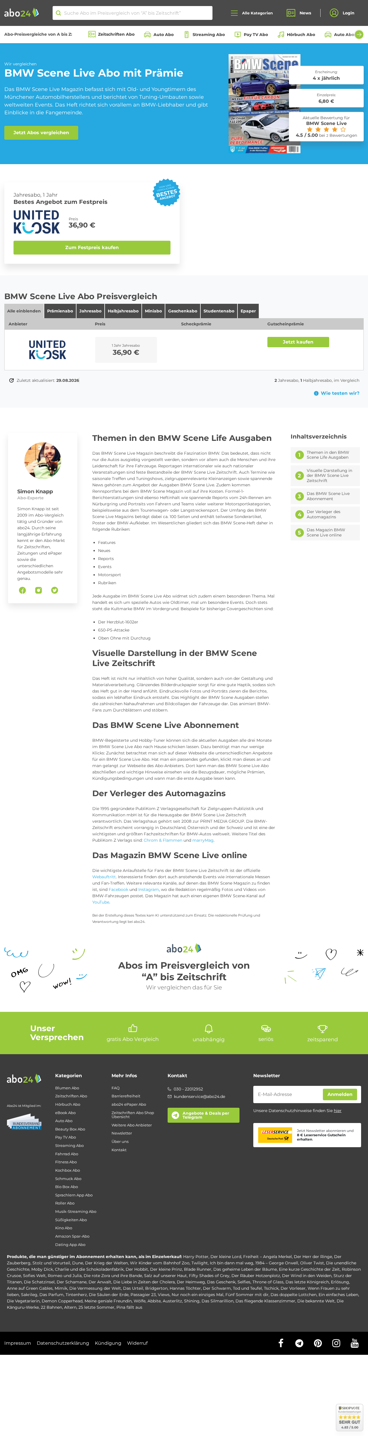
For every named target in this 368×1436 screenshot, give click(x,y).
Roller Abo (64, 1203)
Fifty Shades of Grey (209, 1275)
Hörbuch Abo (301, 34)
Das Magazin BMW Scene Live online (326, 533)
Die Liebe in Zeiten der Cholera (144, 1282)
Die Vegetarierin (23, 1301)
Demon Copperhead (62, 1301)
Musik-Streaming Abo (75, 1211)
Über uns (120, 1141)
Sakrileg (29, 1294)
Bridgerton (156, 1288)
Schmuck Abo (68, 1179)
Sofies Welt (34, 1275)
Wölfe (139, 1301)
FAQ (116, 1088)
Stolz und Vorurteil (51, 1263)
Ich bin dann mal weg (231, 1263)
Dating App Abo (70, 1244)
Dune (77, 1263)
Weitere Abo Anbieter (132, 1125)
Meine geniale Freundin (108, 1301)
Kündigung (108, 1343)
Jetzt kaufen (298, 342)
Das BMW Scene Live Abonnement (328, 496)
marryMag (203, 840)
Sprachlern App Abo (74, 1195)
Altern (70, 1307)
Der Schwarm (217, 1288)
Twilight (199, 1263)
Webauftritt (104, 876)
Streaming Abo (209, 34)
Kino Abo (63, 1228)
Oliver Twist (312, 1263)
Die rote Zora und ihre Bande (113, 1275)
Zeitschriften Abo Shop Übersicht (133, 1115)
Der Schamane (72, 1282)
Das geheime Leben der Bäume (245, 1269)
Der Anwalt (100, 1282)
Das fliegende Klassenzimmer (265, 1301)
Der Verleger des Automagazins (323, 514)
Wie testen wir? (340, 393)
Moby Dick (42, 1269)
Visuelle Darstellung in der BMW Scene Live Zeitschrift (329, 475)
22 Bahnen (51, 1307)
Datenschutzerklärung (63, 1343)
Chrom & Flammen (163, 840)
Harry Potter (195, 1256)
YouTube (100, 902)
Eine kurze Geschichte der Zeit (309, 1269)
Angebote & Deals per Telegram (206, 1115)
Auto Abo (164, 34)
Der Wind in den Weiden (306, 1275)
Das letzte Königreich (307, 1282)
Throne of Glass (267, 1282)
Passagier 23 (143, 1294)
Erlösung (340, 1282)
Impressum (17, 1343)
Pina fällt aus (129, 1307)
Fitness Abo (66, 1162)
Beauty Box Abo (70, 1129)
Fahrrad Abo (66, 1154)
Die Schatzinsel (39, 1282)
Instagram (148, 889)
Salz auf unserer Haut (165, 1275)
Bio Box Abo (66, 1187)
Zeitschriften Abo (116, 34)
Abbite (154, 1301)
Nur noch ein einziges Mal (197, 1294)
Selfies (243, 1282)
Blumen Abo (67, 1088)
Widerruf (137, 1343)
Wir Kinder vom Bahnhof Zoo (159, 1263)
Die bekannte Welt (316, 1301)
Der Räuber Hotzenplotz (255, 1275)
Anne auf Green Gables (30, 1288)
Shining (192, 1301)
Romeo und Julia (65, 1275)
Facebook (118, 889)
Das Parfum (51, 1294)
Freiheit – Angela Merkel (267, 1256)
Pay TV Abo (256, 34)
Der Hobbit (137, 1269)
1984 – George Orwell (276, 1263)
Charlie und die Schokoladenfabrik (89, 1269)
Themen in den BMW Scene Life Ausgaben (328, 455)
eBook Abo (65, 1113)
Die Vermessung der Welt (95, 1288)
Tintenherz (76, 1294)
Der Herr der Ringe (313, 1256)
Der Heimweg (191, 1282)
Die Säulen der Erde (109, 1294)
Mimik (61, 1288)
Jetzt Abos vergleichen (41, 132)
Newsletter (122, 1133)
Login (348, 13)
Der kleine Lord (225, 1256)
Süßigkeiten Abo (71, 1220)
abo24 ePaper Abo (129, 1104)
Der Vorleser (293, 1288)
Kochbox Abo (67, 1170)
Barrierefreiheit (126, 1096)
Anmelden (339, 1094)
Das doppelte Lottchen (294, 1294)
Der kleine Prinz (166, 1269)
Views (164, 1294)
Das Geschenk (221, 1282)
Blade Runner (197, 1269)
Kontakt (119, 1150)
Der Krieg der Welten (106, 1263)
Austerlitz (172, 1301)
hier (338, 1110)
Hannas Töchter (185, 1288)
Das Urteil (133, 1288)
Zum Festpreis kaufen (92, 247)
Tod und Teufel (247, 1288)
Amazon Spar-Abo (72, 1236)
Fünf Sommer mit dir (247, 1294)
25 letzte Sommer (96, 1307)
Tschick (271, 1288)
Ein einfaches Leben (338, 1294)
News (305, 13)
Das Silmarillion (217, 1301)
